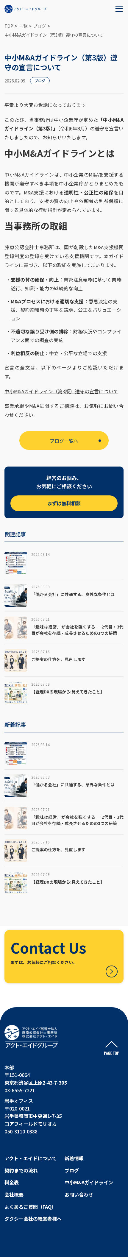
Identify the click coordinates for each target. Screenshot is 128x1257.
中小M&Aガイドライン (89, 1182)
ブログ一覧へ (64, 440)
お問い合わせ (79, 1194)
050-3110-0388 (21, 1131)
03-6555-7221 (19, 1090)
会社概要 (14, 1194)
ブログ (72, 1170)
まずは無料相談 (64, 503)
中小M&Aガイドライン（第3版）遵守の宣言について (61, 391)
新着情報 (74, 1158)
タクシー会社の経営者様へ (33, 1218)
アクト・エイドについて (30, 1158)
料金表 (11, 1182)
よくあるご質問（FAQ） (30, 1206)
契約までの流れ (21, 1170)
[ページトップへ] (111, 1048)
